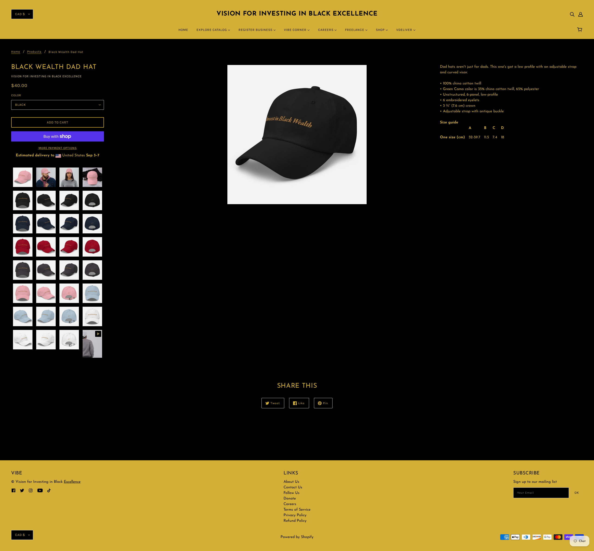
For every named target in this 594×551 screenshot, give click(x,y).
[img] (572, 14)
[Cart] (580, 30)
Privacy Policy (295, 515)
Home (15, 51)
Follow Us (292, 493)
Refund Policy (295, 521)
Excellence (72, 482)
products (34, 51)
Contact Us (293, 487)
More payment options (58, 148)
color (16, 95)
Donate (290, 498)
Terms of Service (297, 510)
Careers (290, 504)
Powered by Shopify (297, 537)
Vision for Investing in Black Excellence (297, 14)
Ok (577, 493)
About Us (291, 482)
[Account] (580, 14)
